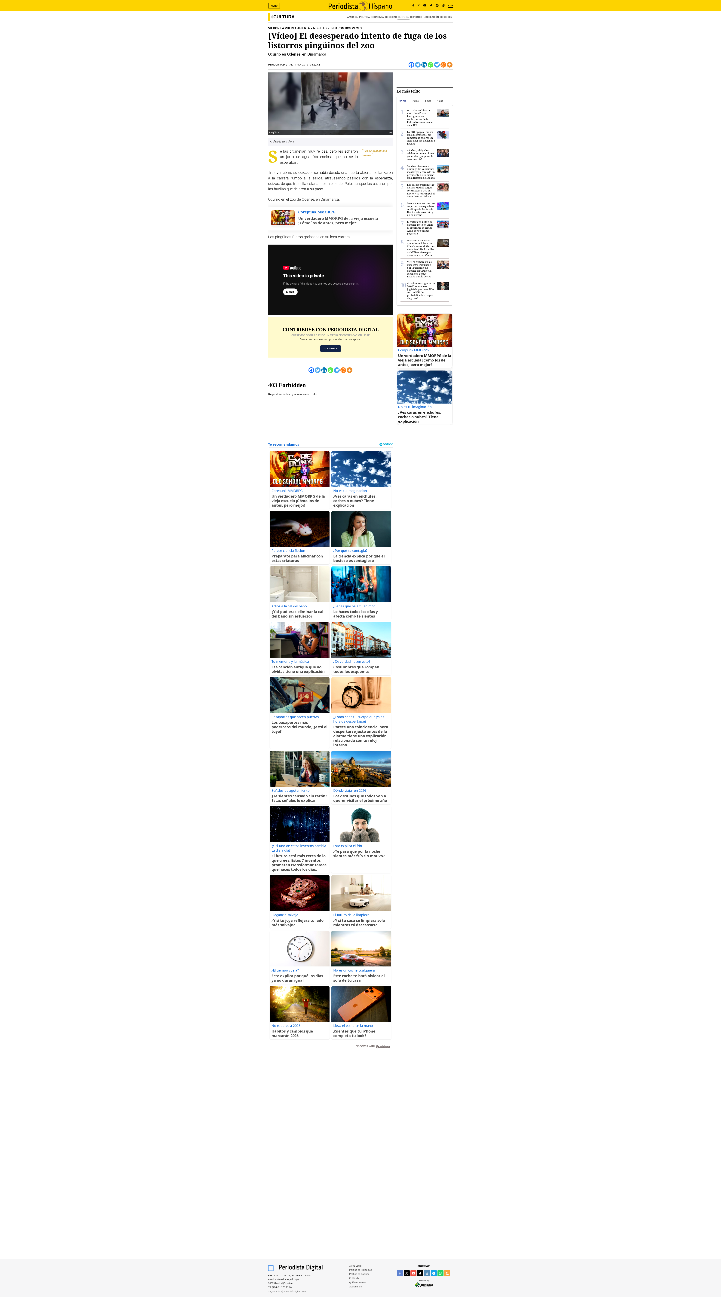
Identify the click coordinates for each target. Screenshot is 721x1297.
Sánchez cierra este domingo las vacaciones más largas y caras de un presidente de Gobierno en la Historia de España (421, 171)
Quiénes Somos (357, 1282)
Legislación (431, 17)
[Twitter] (418, 65)
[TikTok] (431, 5)
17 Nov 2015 (300, 64)
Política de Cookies (359, 1274)
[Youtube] (424, 5)
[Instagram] (437, 5)
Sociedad (391, 17)
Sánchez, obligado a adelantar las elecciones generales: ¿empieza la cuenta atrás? (420, 155)
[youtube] (413, 1273)
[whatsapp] (444, 5)
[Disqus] (330, 1105)
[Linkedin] (424, 65)
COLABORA (330, 348)
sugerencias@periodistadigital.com (287, 1291)
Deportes (416, 17)
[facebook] (400, 1273)
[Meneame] (443, 65)
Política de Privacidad (360, 1269)
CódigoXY (446, 17)
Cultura (284, 16)
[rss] (447, 1273)
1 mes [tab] (428, 100)
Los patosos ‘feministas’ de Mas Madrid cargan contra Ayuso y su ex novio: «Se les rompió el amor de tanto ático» (421, 190)
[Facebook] (413, 5)
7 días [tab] (415, 100)
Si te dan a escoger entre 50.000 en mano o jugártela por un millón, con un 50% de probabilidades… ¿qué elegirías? (421, 291)
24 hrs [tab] (403, 100)
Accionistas (355, 1286)
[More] (450, 65)
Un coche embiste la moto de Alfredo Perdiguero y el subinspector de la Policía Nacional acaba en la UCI (420, 118)
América (352, 17)
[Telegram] (437, 65)
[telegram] (434, 1273)
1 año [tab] (440, 100)
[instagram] (427, 1273)
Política (364, 17)
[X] (419, 5)
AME (450, 5)
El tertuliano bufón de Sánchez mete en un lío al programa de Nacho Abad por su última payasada (420, 227)
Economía (377, 17)
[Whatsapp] (430, 65)
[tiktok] (420, 1273)
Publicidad (354, 1278)
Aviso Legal (355, 1265)
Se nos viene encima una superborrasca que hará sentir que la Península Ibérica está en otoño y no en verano (421, 209)
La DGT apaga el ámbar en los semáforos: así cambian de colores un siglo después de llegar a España (421, 137)
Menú (274, 6)
